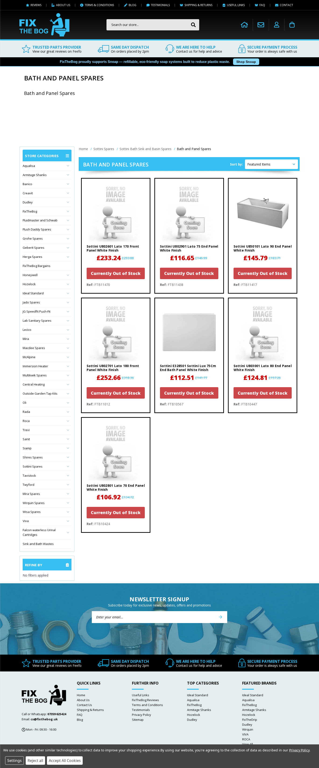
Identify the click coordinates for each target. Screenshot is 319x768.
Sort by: (236, 164)
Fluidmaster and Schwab (40, 220)
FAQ (79, 715)
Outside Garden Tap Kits (40, 393)
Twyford (28, 485)
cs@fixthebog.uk (44, 719)
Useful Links (140, 695)
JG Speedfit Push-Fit (36, 311)
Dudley (28, 202)
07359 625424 (56, 714)
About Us (83, 700)
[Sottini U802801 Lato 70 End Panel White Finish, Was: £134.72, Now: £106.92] (116, 452)
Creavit (28, 193)
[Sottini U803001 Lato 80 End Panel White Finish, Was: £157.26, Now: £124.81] (263, 332)
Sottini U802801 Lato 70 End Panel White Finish (116, 488)
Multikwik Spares (35, 375)
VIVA (245, 734)
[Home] (244, 24)
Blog (80, 720)
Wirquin (247, 729)
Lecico (27, 330)
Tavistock (29, 475)
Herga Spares (32, 257)
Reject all (35, 760)
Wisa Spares (32, 512)
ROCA (246, 739)
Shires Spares (33, 457)
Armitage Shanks (35, 175)
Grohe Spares (33, 238)
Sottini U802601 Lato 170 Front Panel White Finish (113, 248)
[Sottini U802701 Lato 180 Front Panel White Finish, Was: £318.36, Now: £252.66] (116, 332)
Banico (27, 184)
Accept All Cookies (65, 760)
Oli (24, 402)
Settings (14, 760)
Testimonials (141, 710)
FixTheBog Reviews (145, 700)
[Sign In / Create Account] (276, 25)
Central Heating (34, 384)
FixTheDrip (249, 720)
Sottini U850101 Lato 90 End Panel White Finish (263, 248)
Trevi (26, 430)
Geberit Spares (33, 247)
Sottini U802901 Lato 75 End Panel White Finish (189, 248)
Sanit (26, 439)
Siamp (27, 448)
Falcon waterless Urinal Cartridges (39, 532)
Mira (26, 339)
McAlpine (29, 357)
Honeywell (30, 275)
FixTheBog (30, 211)
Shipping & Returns (90, 710)
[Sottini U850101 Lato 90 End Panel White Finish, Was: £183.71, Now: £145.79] (263, 213)
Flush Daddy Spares (37, 229)
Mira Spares (31, 494)
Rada (26, 412)
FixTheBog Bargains (36, 266)
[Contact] (261, 24)
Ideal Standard (33, 293)
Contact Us (84, 705)
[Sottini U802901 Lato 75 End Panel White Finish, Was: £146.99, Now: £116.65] (189, 213)
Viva (26, 521)
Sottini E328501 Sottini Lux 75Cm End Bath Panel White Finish (188, 368)
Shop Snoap (246, 62)
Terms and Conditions (147, 705)
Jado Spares (31, 302)
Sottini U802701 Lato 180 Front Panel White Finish (113, 368)
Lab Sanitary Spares (37, 320)
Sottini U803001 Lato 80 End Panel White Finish (263, 368)
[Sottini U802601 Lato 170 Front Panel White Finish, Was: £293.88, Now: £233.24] (116, 213)
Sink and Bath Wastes (38, 544)
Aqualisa (29, 166)
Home (81, 695)
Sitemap (138, 720)
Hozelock (29, 284)
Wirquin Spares (34, 503)
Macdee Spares (34, 348)
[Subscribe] (220, 617)
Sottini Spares (33, 466)
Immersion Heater (35, 366)
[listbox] (271, 164)
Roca (26, 421)
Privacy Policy (141, 715)
